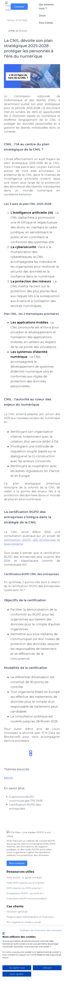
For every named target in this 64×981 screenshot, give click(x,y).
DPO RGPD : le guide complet (24, 877)
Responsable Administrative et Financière (30, 916)
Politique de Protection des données (41, 930)
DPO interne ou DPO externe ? (25, 888)
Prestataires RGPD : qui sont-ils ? (25, 893)
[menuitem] (47, 6)
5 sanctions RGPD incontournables (27, 898)
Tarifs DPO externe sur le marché (25, 882)
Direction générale (17, 911)
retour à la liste (17, 20)
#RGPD (8, 778)
